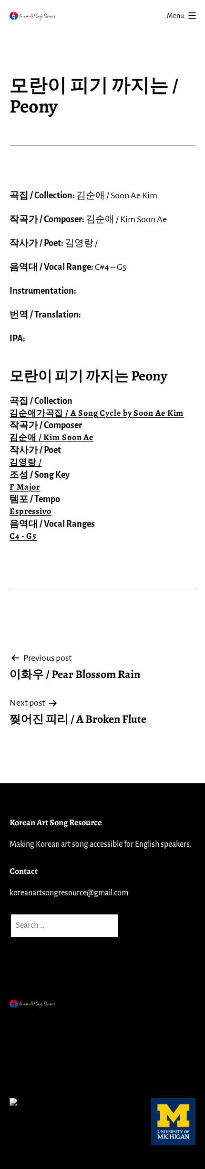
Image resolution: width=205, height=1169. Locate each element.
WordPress (95, 1024)
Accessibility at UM (44, 1072)
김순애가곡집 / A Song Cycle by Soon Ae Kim (97, 413)
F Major (25, 486)
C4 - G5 (23, 536)
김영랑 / (26, 462)
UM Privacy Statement (50, 1048)
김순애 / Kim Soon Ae (51, 437)
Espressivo (30, 511)
